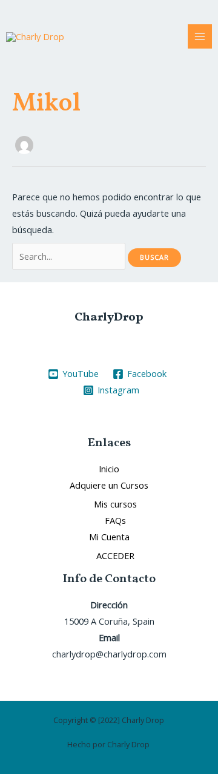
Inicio (109, 469)
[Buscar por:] (70, 256)
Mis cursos (115, 504)
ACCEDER (115, 555)
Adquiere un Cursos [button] (109, 485)
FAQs (115, 520)
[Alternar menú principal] (200, 36)
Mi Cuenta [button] (109, 537)
